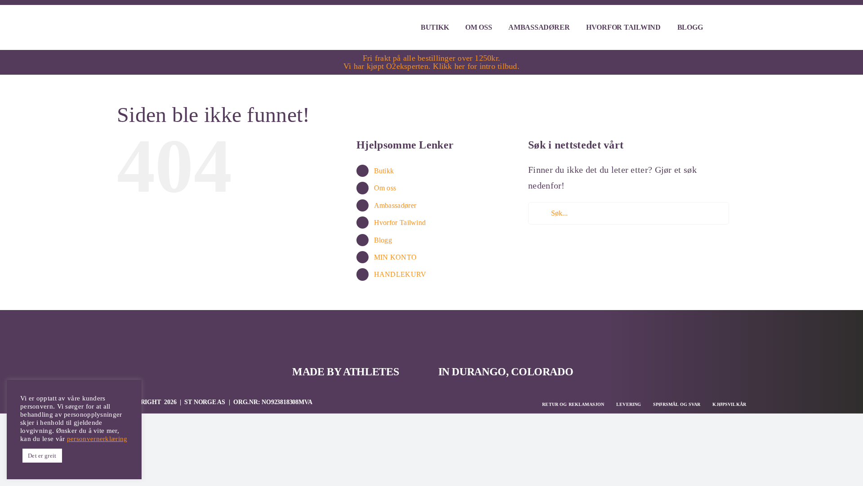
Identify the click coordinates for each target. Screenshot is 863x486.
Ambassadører (395, 205)
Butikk (384, 171)
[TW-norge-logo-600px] (184, 15)
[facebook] (719, 331)
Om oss (385, 188)
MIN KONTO (395, 257)
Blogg (383, 240)
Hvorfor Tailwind (400, 222)
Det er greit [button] (42, 455)
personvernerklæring (97, 438)
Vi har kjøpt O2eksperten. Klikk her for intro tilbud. (431, 66)
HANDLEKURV (400, 274)
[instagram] (740, 331)
